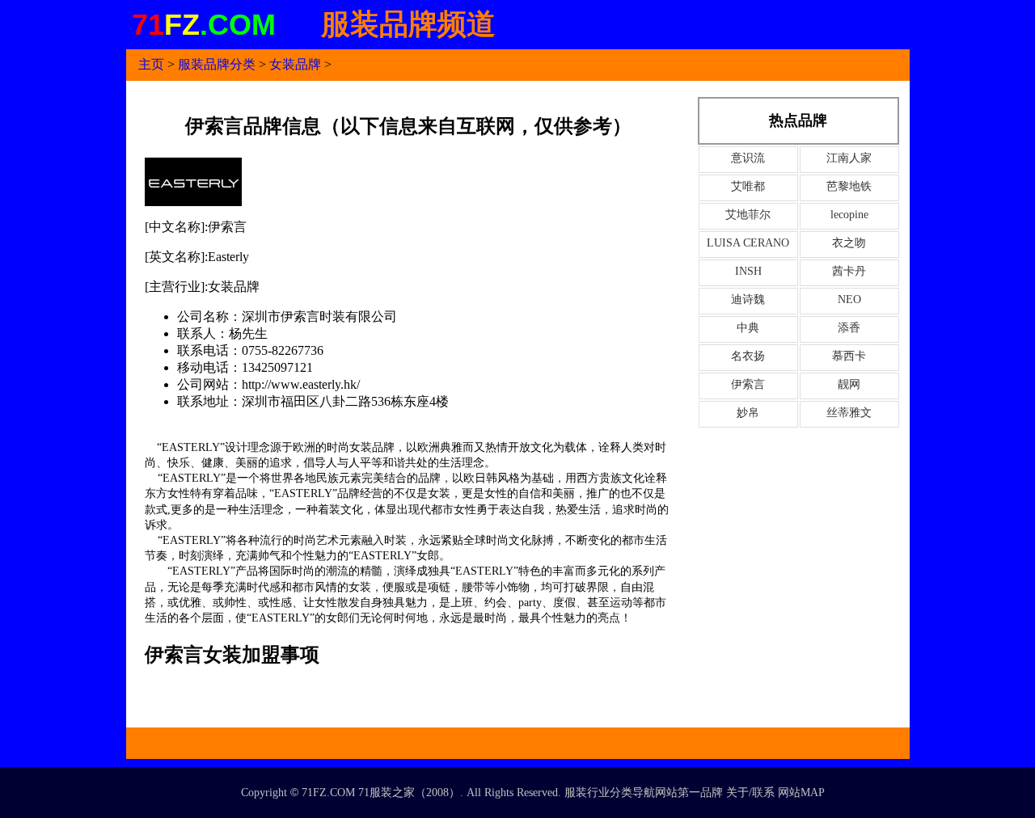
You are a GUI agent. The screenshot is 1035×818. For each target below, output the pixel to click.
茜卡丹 (849, 271)
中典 (748, 328)
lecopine (849, 215)
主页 (151, 64)
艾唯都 (748, 186)
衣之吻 (849, 243)
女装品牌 (295, 64)
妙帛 (748, 413)
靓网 (849, 384)
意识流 (748, 158)
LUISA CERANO (748, 243)
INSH (748, 271)
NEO (849, 299)
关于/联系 (750, 792)
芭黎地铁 (849, 186)
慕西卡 (849, 356)
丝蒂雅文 (849, 413)
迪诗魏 (748, 299)
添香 (849, 328)
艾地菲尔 (748, 215)
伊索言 (748, 384)
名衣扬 (748, 356)
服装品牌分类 (217, 64)
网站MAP (801, 792)
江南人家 (849, 158)
